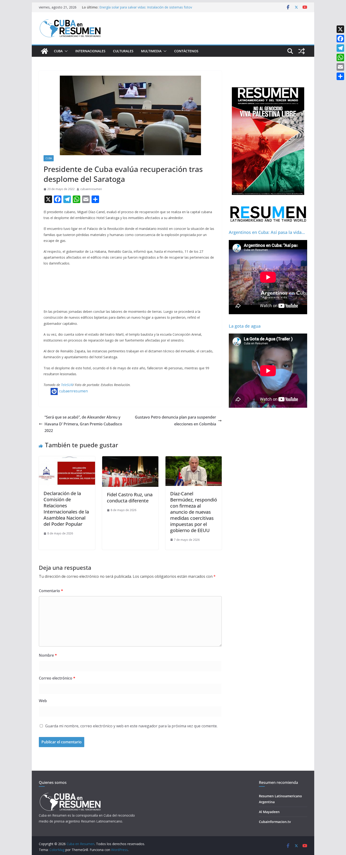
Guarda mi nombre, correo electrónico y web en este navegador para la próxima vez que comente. (131, 726)
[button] (65, 51)
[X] (340, 29)
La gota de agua (245, 326)
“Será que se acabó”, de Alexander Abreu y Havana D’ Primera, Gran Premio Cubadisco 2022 (83, 424)
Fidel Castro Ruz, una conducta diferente (130, 497)
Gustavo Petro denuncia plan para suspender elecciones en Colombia (175, 421)
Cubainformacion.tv (275, 821)
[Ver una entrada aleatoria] (301, 51)
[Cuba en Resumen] (44, 51)
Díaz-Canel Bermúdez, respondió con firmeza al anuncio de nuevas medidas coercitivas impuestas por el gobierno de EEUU (193, 511)
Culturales (123, 51)
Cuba (58, 51)
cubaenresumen (91, 189)
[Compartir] (340, 76)
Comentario (51, 590)
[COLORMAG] (70, 794)
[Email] (340, 67)
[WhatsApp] (340, 57)
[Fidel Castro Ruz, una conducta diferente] (130, 459)
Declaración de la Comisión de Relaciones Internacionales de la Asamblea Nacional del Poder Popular (66, 508)
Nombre (48, 655)
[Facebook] (340, 38)
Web (43, 700)
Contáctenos (186, 51)
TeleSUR (67, 385)
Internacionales (90, 51)
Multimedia (151, 51)
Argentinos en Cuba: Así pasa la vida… (267, 232)
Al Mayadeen (269, 812)
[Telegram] (340, 48)
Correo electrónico (57, 678)
